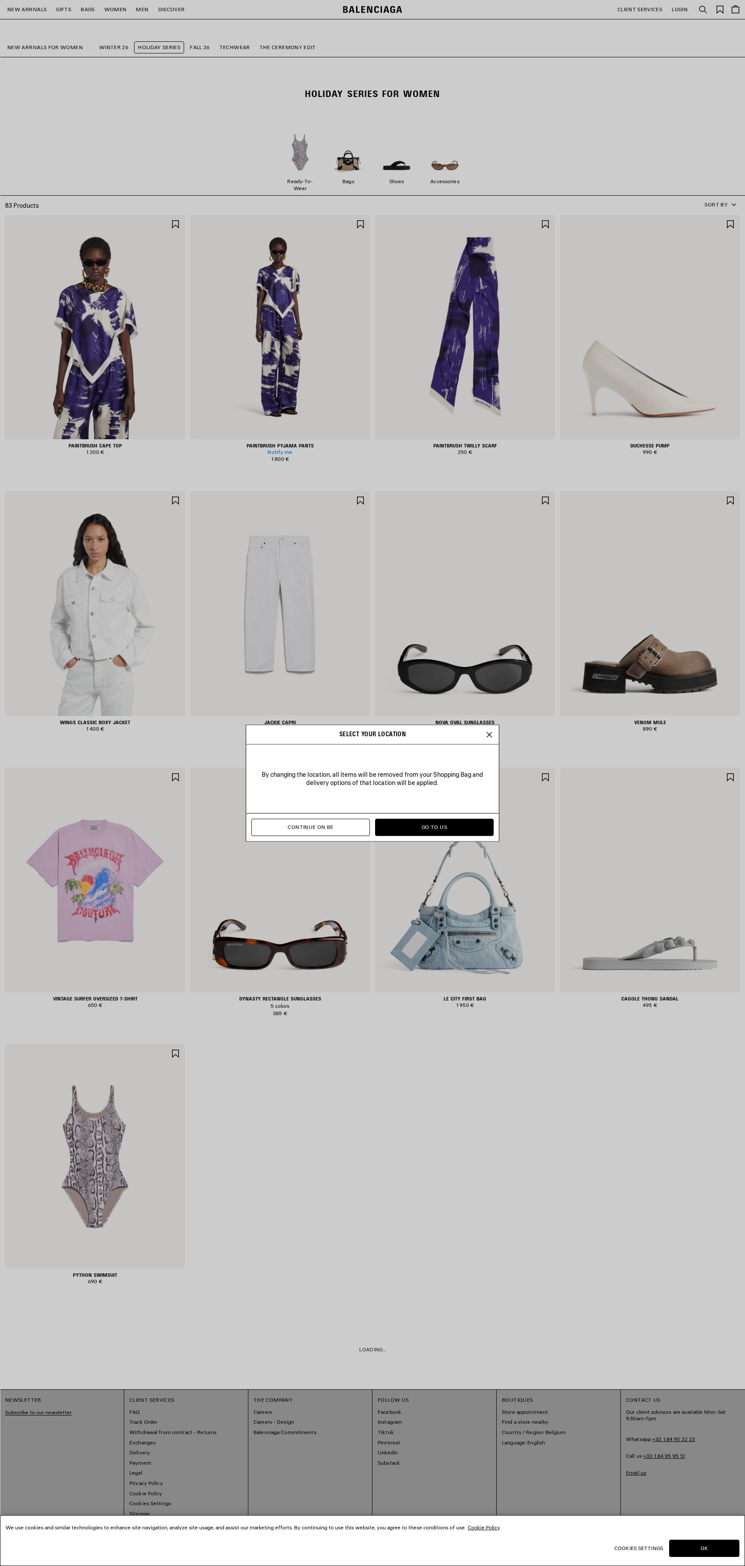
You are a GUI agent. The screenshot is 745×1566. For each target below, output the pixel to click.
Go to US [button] (434, 827)
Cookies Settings (638, 1548)
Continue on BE (310, 827)
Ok (704, 1548)
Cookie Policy (484, 1527)
